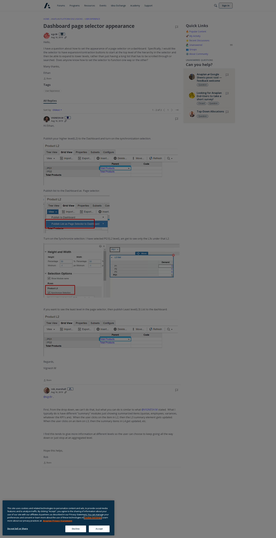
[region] (58, 517)
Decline (76, 528)
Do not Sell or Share (17, 528)
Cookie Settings (92, 517)
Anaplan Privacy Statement (57, 520)
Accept (99, 528)
